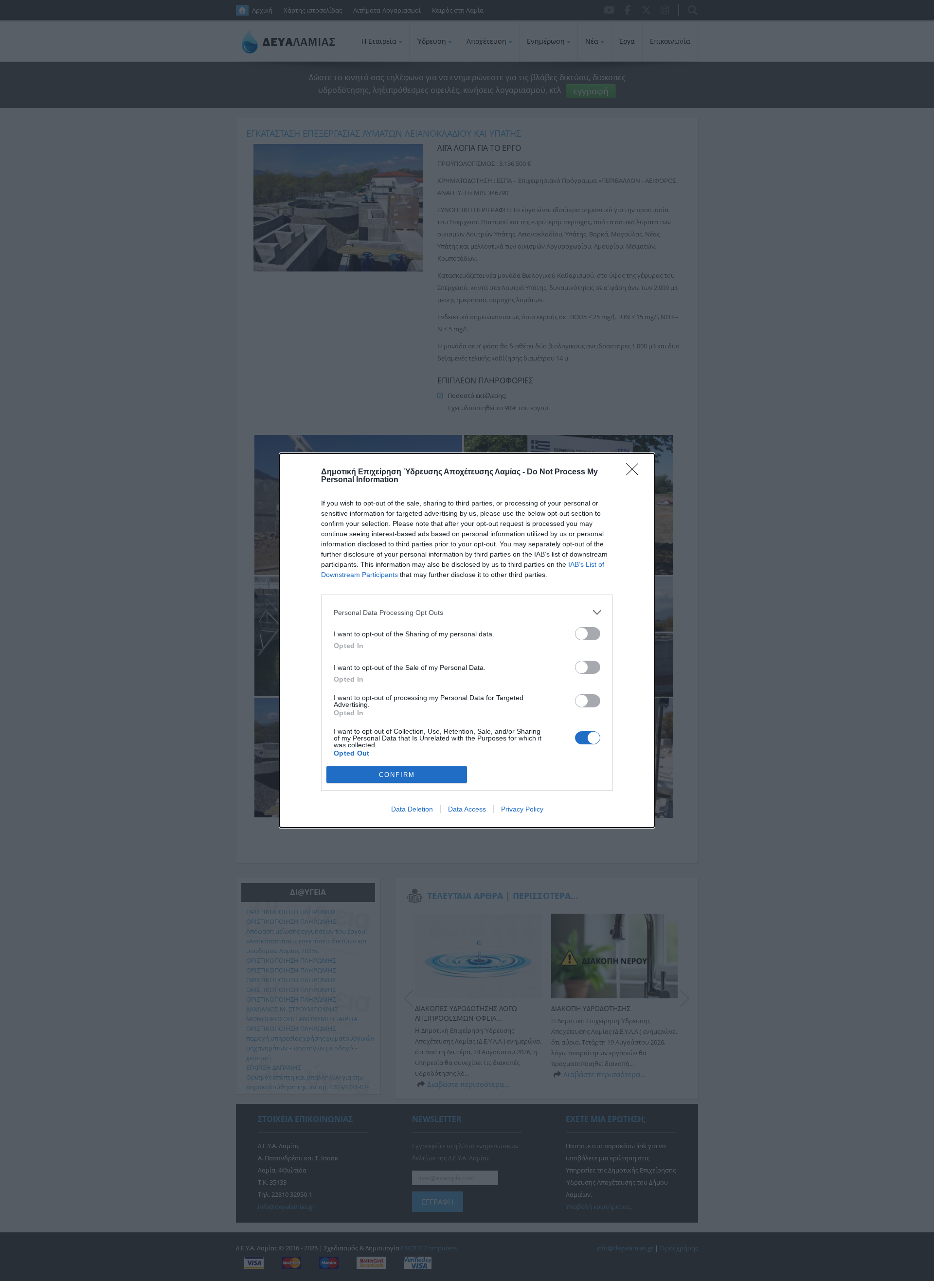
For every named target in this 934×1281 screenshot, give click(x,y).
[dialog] (467, 640)
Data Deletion (412, 809)
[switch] (587, 633)
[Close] (635, 472)
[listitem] (467, 612)
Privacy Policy (522, 809)
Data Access (467, 809)
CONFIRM (397, 774)
